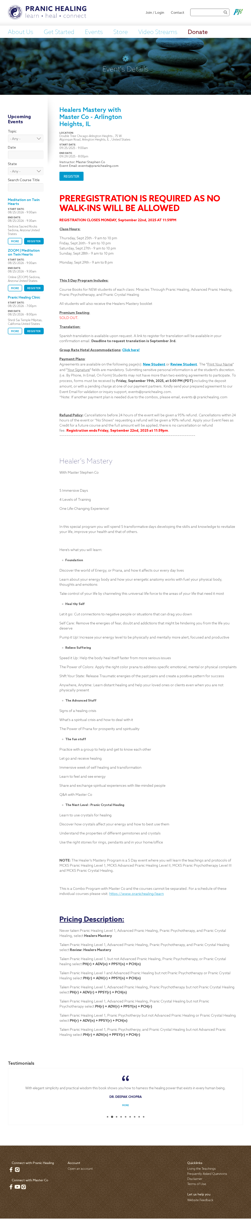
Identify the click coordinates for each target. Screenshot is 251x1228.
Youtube (17, 1187)
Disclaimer (194, 1179)
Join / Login (155, 13)
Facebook (11, 1169)
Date (12, 147)
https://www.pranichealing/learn (136, 894)
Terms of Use (196, 1184)
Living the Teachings (201, 1169)
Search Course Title (24, 180)
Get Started (59, 32)
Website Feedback (200, 1200)
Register (34, 241)
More (15, 241)
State (12, 164)
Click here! (131, 350)
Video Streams (157, 32)
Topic (12, 131)
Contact (177, 13)
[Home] (47, 13)
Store (120, 32)
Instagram (17, 1169)
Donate (198, 32)
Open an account (80, 1169)
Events (94, 32)
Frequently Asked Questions (207, 1174)
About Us (20, 32)
